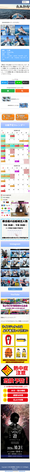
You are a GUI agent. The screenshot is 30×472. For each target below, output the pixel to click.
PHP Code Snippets (9, 471)
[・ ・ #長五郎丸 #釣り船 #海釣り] (15, 263)
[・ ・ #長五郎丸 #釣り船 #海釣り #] (24, 263)
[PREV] (2, 130)
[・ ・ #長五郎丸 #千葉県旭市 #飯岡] (5, 253)
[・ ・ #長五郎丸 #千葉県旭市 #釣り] (5, 272)
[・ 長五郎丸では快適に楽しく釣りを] (24, 281)
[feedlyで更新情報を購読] (8, 90)
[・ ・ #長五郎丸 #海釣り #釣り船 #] (5, 263)
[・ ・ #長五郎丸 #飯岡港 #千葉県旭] (24, 272)
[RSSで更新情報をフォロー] (22, 90)
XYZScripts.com (22, 471)
